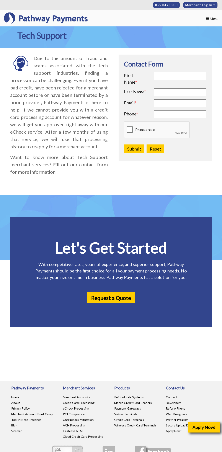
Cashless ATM (73, 431)
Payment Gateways (127, 408)
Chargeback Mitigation (78, 419)
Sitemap (16, 431)
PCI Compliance (74, 414)
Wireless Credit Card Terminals (135, 425)
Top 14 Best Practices (26, 419)
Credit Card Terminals (129, 419)
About (15, 403)
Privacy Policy (20, 408)
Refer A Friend (175, 408)
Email (130, 102)
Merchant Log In (199, 5)
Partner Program (177, 419)
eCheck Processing (76, 408)
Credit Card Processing (79, 403)
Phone (131, 113)
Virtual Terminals (125, 414)
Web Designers (176, 414)
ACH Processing (74, 425)
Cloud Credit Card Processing (83, 436)
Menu (213, 18)
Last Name (135, 91)
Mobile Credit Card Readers (133, 403)
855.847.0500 (166, 5)
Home (15, 397)
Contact (171, 397)
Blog (14, 425)
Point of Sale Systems (129, 397)
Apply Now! (204, 427)
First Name (130, 78)
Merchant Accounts (76, 397)
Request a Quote (111, 298)
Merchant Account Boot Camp (32, 414)
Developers (173, 403)
